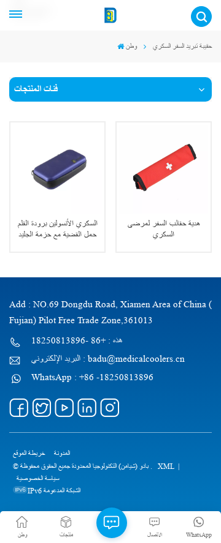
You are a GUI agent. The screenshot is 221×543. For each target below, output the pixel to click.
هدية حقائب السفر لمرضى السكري (164, 229)
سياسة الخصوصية (38, 478)
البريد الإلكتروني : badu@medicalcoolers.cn (108, 359)
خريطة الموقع (29, 453)
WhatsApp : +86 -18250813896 (92, 377)
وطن (131, 46)
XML (166, 466)
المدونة (62, 453)
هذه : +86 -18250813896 (77, 340)
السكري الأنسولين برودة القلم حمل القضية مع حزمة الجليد (58, 229)
